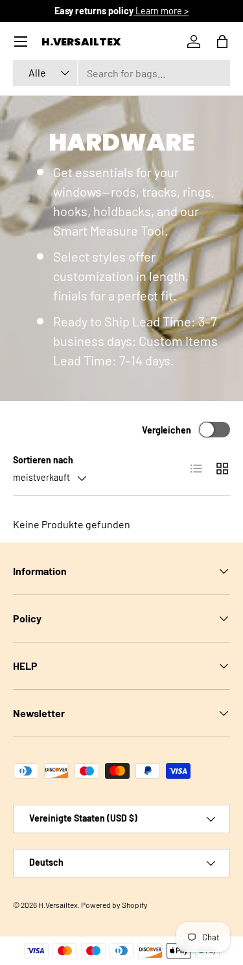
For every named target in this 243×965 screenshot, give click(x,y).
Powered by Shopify (114, 904)
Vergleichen (166, 429)
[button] (222, 41)
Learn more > (161, 10)
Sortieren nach (43, 459)
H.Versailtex (58, 904)
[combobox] (121, 73)
